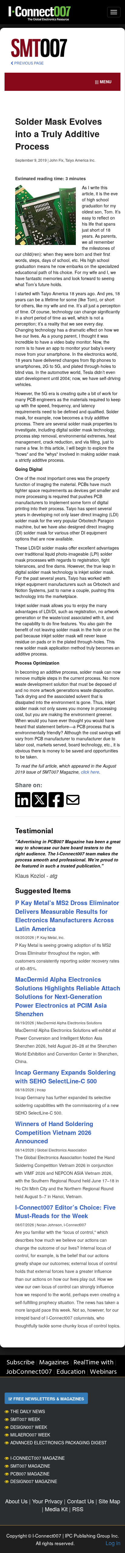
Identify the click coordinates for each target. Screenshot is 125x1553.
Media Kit (56, 1509)
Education (70, 1372)
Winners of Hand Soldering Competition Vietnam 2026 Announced (54, 1132)
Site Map (109, 1501)
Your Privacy (47, 1501)
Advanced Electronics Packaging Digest (58, 1442)
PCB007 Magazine (29, 1474)
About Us (16, 1501)
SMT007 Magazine (30, 1466)
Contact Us (80, 1501)
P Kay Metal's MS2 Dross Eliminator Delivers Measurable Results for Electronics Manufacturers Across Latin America (67, 915)
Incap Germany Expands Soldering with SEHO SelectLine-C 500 (65, 1076)
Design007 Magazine (33, 1481)
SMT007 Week (25, 1419)
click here (90, 772)
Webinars (103, 1372)
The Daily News (27, 1411)
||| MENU (103, 81)
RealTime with (93, 1362)
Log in (113, 1543)
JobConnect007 (29, 1372)
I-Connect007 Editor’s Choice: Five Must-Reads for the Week (65, 1211)
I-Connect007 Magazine (37, 1458)
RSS (77, 1509)
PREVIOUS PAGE (28, 62)
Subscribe (20, 1362)
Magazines (54, 1362)
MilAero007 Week (30, 1435)
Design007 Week (28, 1427)
